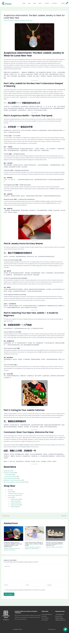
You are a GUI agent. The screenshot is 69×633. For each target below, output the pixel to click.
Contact (47, 3)
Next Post (64, 515)
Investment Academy (10, 476)
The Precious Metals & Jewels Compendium (15, 482)
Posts (34, 3)
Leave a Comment (8, 20)
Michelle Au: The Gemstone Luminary (13, 480)
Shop (29, 3)
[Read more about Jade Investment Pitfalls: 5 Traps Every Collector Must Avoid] (34, 533)
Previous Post (5, 515)
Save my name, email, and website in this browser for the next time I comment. (25, 590)
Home (24, 3)
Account (54, 3)
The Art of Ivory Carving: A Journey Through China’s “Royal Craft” (54, 544)
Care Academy (9, 474)
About (40, 3)
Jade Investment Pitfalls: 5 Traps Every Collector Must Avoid (34, 544)
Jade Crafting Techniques (10, 478)
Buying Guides (7, 470)
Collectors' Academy (19, 20)
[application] (57, 3)
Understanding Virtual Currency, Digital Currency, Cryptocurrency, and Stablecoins (13, 544)
